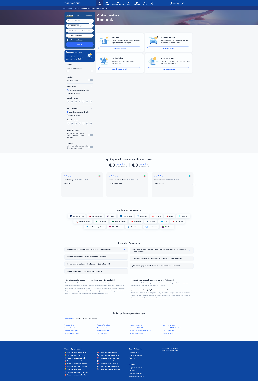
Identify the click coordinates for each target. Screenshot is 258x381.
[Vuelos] (72, 3)
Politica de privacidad (135, 373)
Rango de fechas (74, 93)
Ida (78, 15)
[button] (182, 3)
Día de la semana (72, 98)
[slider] (68, 71)
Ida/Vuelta (70, 15)
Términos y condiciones (136, 376)
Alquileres (132, 358)
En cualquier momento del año (79, 90)
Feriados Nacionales (135, 355)
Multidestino (88, 15)
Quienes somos (134, 352)
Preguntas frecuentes (136, 368)
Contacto (132, 370)
